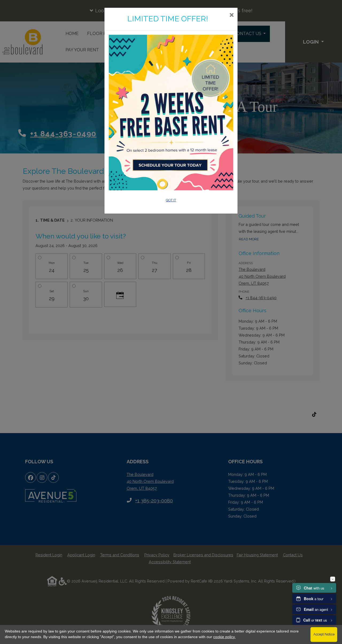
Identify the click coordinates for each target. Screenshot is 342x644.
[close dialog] (231, 15)
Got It (171, 200)
